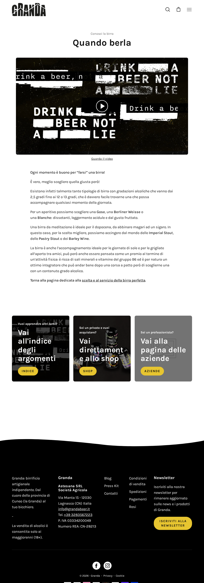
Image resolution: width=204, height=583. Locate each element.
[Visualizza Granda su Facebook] (96, 566)
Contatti (111, 493)
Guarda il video (102, 159)
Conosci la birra (102, 34)
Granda (95, 575)
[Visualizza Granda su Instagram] (108, 566)
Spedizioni (137, 491)
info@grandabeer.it (74, 509)
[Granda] (29, 9)
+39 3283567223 (78, 515)
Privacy (107, 575)
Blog (107, 478)
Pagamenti (138, 499)
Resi (132, 507)
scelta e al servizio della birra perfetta (113, 280)
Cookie (120, 575)
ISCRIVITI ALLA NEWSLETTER (173, 523)
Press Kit (111, 486)
